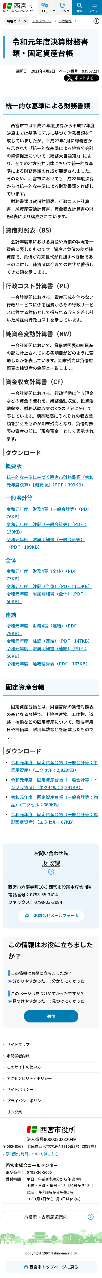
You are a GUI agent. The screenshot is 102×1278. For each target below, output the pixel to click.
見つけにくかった (68, 1001)
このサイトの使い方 (24, 1067)
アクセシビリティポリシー (29, 1078)
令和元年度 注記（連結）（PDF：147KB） (49, 641)
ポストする (84, 77)
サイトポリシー (20, 1089)
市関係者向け (18, 1055)
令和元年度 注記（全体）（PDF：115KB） (49, 586)
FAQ (45, 11)
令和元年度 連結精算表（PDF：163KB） (48, 663)
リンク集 (14, 1111)
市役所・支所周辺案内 (45, 1217)
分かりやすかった (29, 981)
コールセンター (62, 11)
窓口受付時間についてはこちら (32, 1153)
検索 (79, 11)
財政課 (51, 862)
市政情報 (65, 20)
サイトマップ (18, 1044)
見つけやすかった (29, 1001)
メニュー (94, 11)
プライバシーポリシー (26, 1100)
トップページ (41, 20)
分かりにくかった (68, 981)
